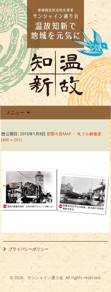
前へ (10, 184)
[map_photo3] (55, 191)
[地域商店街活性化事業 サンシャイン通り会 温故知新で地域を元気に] (55, 48)
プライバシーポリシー (28, 249)
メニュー (15, 112)
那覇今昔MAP (59, 133)
